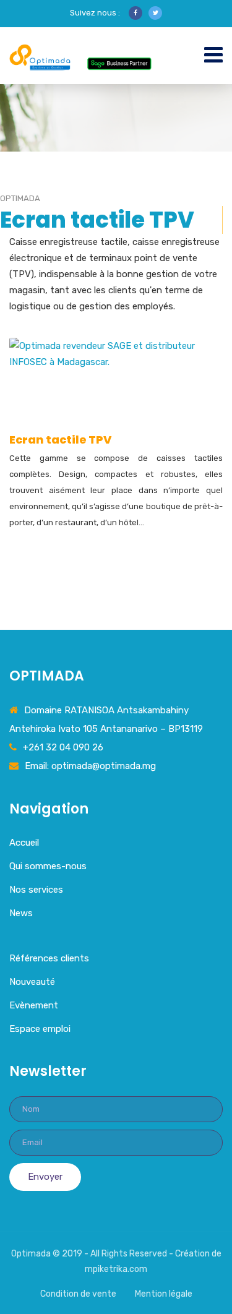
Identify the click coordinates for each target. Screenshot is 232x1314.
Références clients (49, 958)
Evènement (33, 1005)
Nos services (36, 889)
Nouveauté (32, 981)
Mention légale (163, 1294)
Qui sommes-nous (48, 866)
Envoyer (45, 1176)
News (21, 913)
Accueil (24, 842)
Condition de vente (78, 1294)
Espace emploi (40, 1028)
